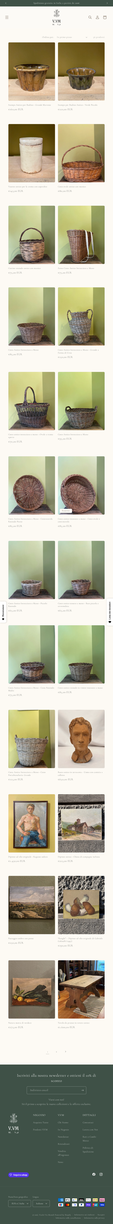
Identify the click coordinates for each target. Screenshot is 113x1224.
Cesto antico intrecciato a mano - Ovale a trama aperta (30, 435)
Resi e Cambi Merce (89, 1138)
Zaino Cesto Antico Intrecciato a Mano (76, 268)
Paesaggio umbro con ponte (21, 938)
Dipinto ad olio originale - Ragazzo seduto (28, 857)
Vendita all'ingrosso (63, 1153)
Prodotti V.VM (40, 1129)
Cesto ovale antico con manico (72, 186)
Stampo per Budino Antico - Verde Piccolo (77, 105)
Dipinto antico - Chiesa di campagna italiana (79, 857)
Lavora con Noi (90, 1129)
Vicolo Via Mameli (46, 1215)
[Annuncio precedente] (6, 3)
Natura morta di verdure (20, 1023)
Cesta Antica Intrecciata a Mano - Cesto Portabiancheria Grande (27, 773)
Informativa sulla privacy (94, 1218)
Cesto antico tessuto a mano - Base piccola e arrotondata (78, 604)
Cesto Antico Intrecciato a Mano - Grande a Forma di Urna (78, 351)
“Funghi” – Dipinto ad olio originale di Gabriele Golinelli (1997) (80, 939)
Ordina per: (48, 37)
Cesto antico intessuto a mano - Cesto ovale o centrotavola (79, 520)
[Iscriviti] (82, 1090)
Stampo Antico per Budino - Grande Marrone (29, 105)
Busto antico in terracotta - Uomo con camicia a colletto (80, 773)
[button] (7, 17)
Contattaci (88, 1122)
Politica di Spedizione (88, 1149)
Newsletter (63, 1136)
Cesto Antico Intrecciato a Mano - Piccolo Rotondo (27, 604)
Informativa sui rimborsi (84, 1215)
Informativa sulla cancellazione (68, 1218)
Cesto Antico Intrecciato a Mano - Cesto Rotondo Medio (31, 689)
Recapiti (101, 1215)
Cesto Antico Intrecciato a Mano (23, 350)
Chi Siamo (63, 1122)
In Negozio (63, 1129)
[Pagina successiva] (65, 1051)
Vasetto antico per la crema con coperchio (27, 186)
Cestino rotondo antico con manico (24, 268)
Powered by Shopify (63, 1215)
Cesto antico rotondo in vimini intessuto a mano (80, 688)
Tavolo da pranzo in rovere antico (73, 1023)
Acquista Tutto (40, 1122)
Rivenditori (64, 1143)
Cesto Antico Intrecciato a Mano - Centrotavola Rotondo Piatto (30, 520)
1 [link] (47, 1051)
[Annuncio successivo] (107, 3)
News (60, 1162)
